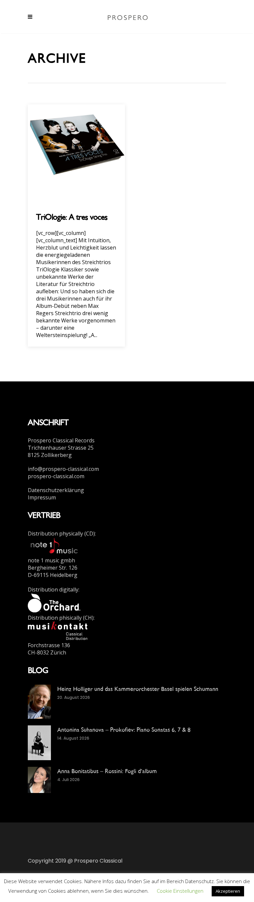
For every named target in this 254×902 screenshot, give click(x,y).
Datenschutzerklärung (56, 490)
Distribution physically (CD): (62, 533)
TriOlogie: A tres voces (71, 217)
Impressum (42, 497)
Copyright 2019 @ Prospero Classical (75, 861)
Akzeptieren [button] (228, 891)
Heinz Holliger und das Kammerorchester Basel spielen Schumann (137, 688)
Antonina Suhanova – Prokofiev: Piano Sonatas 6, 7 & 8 (123, 729)
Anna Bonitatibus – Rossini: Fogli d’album (107, 770)
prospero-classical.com (56, 476)
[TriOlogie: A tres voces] (76, 152)
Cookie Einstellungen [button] (180, 890)
